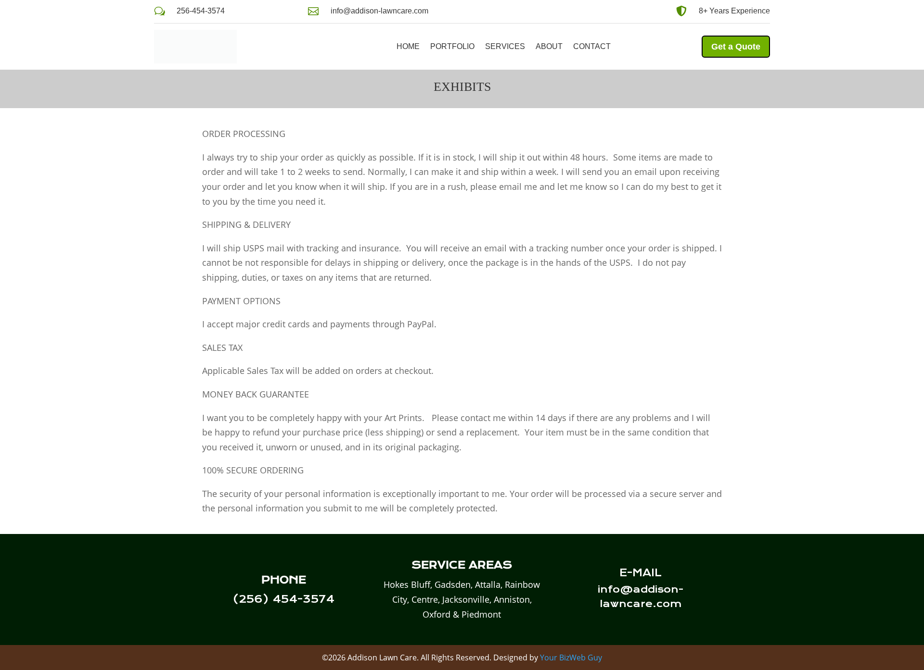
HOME (408, 46)
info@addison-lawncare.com (379, 11)
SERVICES (505, 46)
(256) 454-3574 (283, 599)
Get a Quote (735, 46)
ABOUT (549, 46)
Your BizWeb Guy (571, 657)
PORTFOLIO (452, 46)
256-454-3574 (201, 11)
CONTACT (592, 46)
